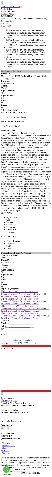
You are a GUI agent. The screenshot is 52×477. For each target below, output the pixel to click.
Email (3, 334)
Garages (5, 453)
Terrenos (6, 443)
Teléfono (5, 326)
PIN (3, 329)
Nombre (4, 323)
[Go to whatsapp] (6, 469)
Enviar (4, 346)
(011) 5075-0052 (10, 401)
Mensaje (4, 343)
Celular (4, 331)
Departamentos (8, 445)
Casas (4, 448)
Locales (5, 450)
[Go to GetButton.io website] (6, 474)
